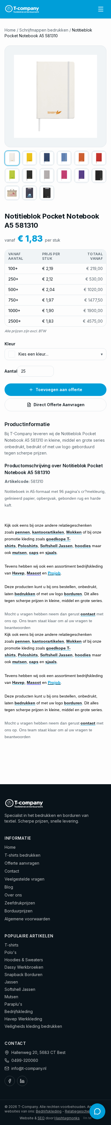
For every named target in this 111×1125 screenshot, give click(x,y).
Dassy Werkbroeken (24, 967)
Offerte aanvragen (22, 863)
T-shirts (11, 945)
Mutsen (11, 996)
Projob (54, 573)
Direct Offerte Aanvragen (59, 404)
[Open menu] (100, 9)
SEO (41, 1118)
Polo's (11, 952)
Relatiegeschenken (81, 1111)
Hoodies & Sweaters (24, 959)
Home (10, 30)
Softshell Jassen (20, 989)
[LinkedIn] (22, 1081)
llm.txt (87, 1118)
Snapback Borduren (23, 974)
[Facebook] (10, 1081)
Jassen (11, 981)
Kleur (10, 343)
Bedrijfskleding (19, 1011)
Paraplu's (13, 1004)
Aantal (11, 371)
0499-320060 (24, 1060)
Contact (12, 871)
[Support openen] (97, 1111)
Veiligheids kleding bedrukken (33, 1026)
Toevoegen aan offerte (59, 389)
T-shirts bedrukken (22, 855)
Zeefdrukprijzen (20, 902)
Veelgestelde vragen (24, 879)
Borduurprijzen (18, 910)
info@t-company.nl (28, 1068)
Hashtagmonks (67, 1118)
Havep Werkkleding (23, 1018)
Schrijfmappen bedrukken (43, 30)
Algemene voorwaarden (27, 918)
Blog (9, 887)
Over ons (13, 894)
